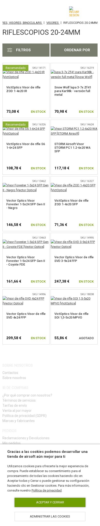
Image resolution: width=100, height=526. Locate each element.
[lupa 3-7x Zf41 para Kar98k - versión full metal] (74, 72)
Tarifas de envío (14, 405)
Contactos (10, 373)
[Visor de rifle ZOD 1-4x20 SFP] (74, 185)
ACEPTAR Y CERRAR (50, 502)
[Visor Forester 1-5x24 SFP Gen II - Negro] (26, 185)
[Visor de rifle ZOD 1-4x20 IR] (26, 72)
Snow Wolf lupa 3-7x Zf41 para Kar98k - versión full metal (72, 91)
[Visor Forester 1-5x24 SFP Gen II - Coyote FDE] (26, 242)
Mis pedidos (11, 443)
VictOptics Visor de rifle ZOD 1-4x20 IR (23, 89)
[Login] (74, 11)
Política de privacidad (47, 490)
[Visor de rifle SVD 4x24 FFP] (26, 298)
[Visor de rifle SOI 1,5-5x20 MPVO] (74, 298)
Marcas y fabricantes (18, 421)
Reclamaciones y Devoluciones (26, 438)
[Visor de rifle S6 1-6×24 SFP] (26, 128)
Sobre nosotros (14, 378)
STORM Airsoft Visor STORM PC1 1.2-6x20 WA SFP (72, 147)
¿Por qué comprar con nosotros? (27, 395)
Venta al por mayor (17, 411)
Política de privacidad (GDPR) (24, 416)
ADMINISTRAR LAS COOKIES (50, 516)
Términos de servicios (19, 400)
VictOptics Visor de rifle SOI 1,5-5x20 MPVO (71, 315)
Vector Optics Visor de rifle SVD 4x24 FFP (26, 315)
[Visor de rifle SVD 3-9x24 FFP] (74, 242)
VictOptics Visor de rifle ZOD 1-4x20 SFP (71, 202)
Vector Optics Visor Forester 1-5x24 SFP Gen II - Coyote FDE (25, 260)
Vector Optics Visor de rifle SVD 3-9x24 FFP (74, 259)
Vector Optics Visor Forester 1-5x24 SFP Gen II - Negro (25, 204)
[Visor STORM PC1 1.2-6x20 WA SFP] (74, 128)
